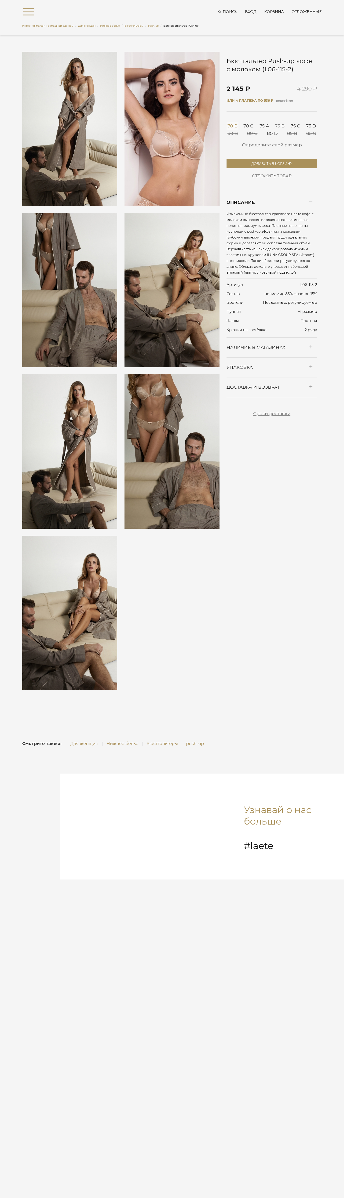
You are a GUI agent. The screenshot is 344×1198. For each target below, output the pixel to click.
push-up (195, 743)
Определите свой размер (272, 145)
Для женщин (84, 743)
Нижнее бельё (122, 743)
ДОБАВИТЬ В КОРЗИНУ (272, 162)
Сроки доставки (271, 413)
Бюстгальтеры (162, 743)
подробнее (284, 100)
